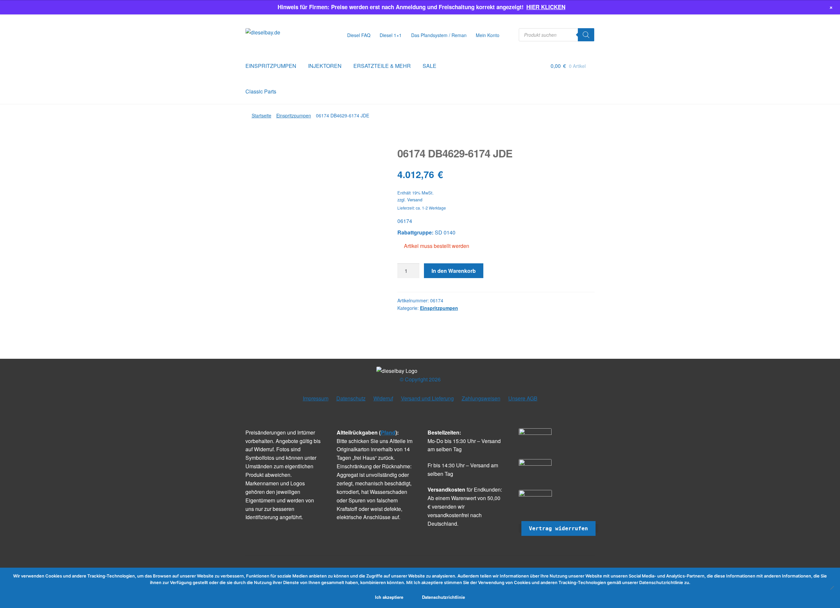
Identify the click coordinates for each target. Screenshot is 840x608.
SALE (429, 66)
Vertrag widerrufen (558, 528)
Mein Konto (487, 35)
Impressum (315, 398)
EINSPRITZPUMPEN (270, 66)
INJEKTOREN (325, 66)
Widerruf (383, 398)
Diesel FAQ (358, 35)
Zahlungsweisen (481, 398)
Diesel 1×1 (391, 35)
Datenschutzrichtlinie (443, 597)
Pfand (388, 432)
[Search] (586, 34)
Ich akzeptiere (389, 597)
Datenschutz (351, 398)
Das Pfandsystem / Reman (439, 35)
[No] (832, 587)
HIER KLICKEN (545, 7)
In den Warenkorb (453, 270)
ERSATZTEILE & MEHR (382, 66)
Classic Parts (260, 91)
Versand (414, 199)
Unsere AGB (522, 398)
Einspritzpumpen (293, 115)
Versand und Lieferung (427, 398)
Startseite (261, 115)
